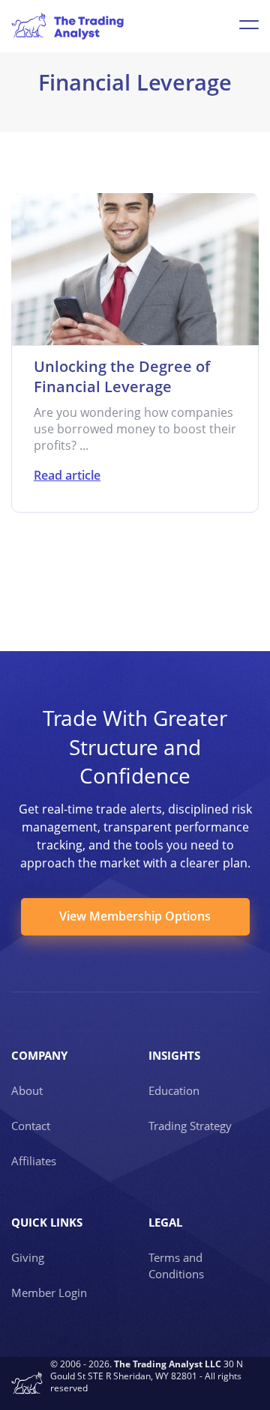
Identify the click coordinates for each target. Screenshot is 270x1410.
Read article (67, 475)
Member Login (49, 1292)
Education (174, 1090)
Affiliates (33, 1160)
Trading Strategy (190, 1125)
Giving (27, 1257)
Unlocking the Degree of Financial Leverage (122, 376)
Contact (30, 1125)
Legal (165, 1222)
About (27, 1090)
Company (39, 1055)
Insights (174, 1055)
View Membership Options (135, 916)
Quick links (46, 1222)
